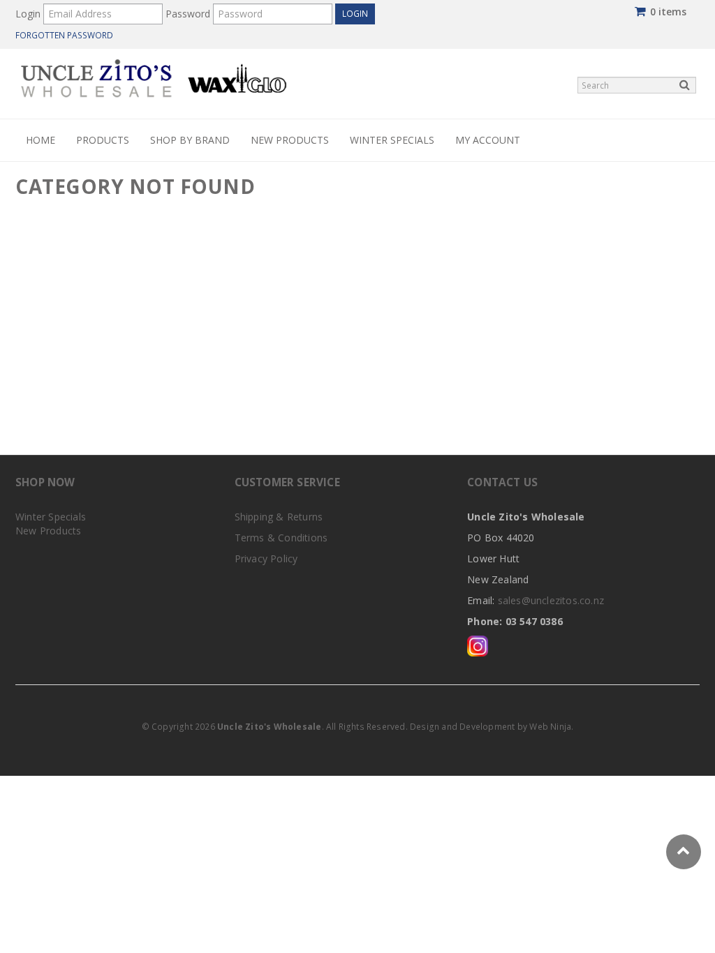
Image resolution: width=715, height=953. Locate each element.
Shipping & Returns (279, 516)
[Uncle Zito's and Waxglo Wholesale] (153, 77)
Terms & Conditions (281, 537)
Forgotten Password (64, 34)
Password (187, 13)
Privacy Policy (266, 558)
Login (27, 13)
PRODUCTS (102, 140)
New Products (290, 140)
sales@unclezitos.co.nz (551, 600)
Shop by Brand (190, 140)
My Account (487, 140)
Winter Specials (392, 140)
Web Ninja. (551, 727)
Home (40, 140)
